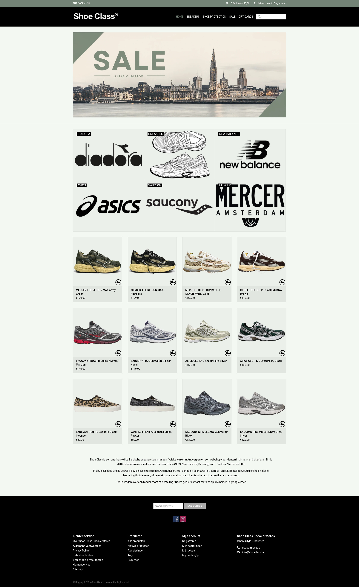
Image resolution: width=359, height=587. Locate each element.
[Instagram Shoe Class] (183, 519)
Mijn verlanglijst (191, 555)
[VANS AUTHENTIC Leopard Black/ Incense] (97, 403)
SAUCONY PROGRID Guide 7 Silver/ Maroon (97, 362)
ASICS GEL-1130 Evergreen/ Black (261, 360)
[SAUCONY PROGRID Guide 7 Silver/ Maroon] (97, 332)
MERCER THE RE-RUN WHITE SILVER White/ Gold (202, 292)
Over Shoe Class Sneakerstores (91, 541)
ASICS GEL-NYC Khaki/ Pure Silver (206, 360)
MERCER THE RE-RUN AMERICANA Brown (261, 292)
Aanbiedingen (136, 550)
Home (179, 16)
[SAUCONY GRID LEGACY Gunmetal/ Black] (206, 403)
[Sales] (179, 74)
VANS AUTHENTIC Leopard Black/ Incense (97, 433)
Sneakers (193, 16)
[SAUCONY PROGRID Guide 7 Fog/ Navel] (152, 332)
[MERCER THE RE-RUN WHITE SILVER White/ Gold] (206, 261)
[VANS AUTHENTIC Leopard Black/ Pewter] (152, 403)
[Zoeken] (259, 17)
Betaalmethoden (83, 555)
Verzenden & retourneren (88, 559)
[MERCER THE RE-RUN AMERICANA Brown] (261, 261)
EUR (75, 3)
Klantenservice (81, 564)
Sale (232, 16)
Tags (131, 555)
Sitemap (78, 569)
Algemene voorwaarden (87, 545)
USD (88, 3)
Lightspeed (123, 582)
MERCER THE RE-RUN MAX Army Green (96, 292)
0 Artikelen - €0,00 (240, 3)
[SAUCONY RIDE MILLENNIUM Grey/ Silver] (261, 403)
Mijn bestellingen (192, 545)
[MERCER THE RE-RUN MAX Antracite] (152, 261)
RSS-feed (133, 559)
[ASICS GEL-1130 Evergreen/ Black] (261, 332)
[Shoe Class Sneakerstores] (104, 17)
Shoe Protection (214, 16)
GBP (81, 3)
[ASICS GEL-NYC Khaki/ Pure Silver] (206, 332)
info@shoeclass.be (253, 552)
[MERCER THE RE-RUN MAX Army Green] (97, 261)
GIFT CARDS (246, 16)
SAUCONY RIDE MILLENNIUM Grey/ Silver (261, 433)
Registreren (189, 541)
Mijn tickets (189, 550)
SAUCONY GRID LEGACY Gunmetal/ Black (206, 433)
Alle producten (136, 541)
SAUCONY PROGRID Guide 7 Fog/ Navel (151, 362)
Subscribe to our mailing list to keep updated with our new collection (179, 499)
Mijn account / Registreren (272, 3)
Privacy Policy (81, 550)
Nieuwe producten (138, 545)
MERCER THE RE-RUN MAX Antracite (147, 292)
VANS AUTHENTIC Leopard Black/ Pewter (151, 433)
